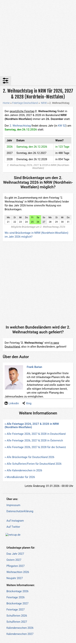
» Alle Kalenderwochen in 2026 (23, 470)
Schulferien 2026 (16, 615)
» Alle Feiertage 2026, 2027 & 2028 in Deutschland (35, 434)
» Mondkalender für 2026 (20, 477)
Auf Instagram (15, 520)
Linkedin (13, 403)
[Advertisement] (38, 38)
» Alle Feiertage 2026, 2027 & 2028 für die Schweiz (35, 447)
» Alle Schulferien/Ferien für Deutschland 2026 (33, 463)
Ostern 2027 (13, 560)
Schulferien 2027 (16, 621)
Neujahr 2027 (14, 578)
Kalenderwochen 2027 (19, 634)
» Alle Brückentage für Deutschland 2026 (29, 457)
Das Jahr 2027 (15, 553)
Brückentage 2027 (17, 603)
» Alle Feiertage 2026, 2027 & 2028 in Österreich (34, 440)
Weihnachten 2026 (17, 572)
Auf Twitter (13, 526)
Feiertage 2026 (15, 597)
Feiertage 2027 (15, 609)
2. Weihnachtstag (20, 125)
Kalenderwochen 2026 (19, 628)
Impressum (13, 505)
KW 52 (62, 125)
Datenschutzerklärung (19, 511)
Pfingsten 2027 (15, 566)
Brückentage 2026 (17, 591)
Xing (28, 403)
